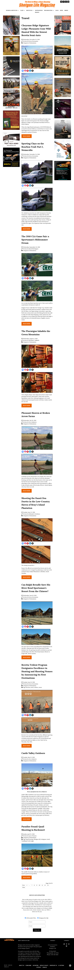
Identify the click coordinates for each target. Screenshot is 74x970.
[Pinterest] (28, 71)
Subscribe (37, 930)
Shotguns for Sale (43, 918)
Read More (26, 136)
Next (23, 887)
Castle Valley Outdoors (33, 753)
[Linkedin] (30, 71)
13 (47, 885)
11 (42, 885)
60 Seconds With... (31, 918)
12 (45, 885)
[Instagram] (25, 71)
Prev (23, 885)
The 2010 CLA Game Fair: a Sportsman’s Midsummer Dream (35, 239)
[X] (32, 71)
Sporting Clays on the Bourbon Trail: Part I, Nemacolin (32, 146)
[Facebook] (23, 71)
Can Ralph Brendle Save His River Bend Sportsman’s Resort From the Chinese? (35, 588)
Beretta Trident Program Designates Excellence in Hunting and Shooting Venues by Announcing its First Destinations (36, 671)
